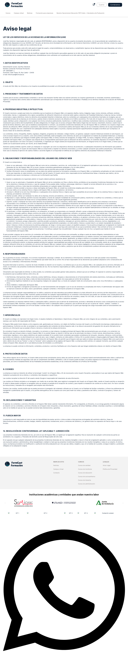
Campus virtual (19, 13)
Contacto (56, 473)
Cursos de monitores (85, 469)
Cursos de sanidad (84, 465)
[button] (5, 503)
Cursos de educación (85, 473)
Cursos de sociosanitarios (86, 476)
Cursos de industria (84, 480)
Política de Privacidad (110, 469)
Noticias (29, 13)
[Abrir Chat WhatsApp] (64, 659)
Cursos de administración (86, 484)
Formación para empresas (44, 13)
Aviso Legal (106, 465)
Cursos (8, 13)
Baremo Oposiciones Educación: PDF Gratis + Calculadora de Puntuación (80, 13)
